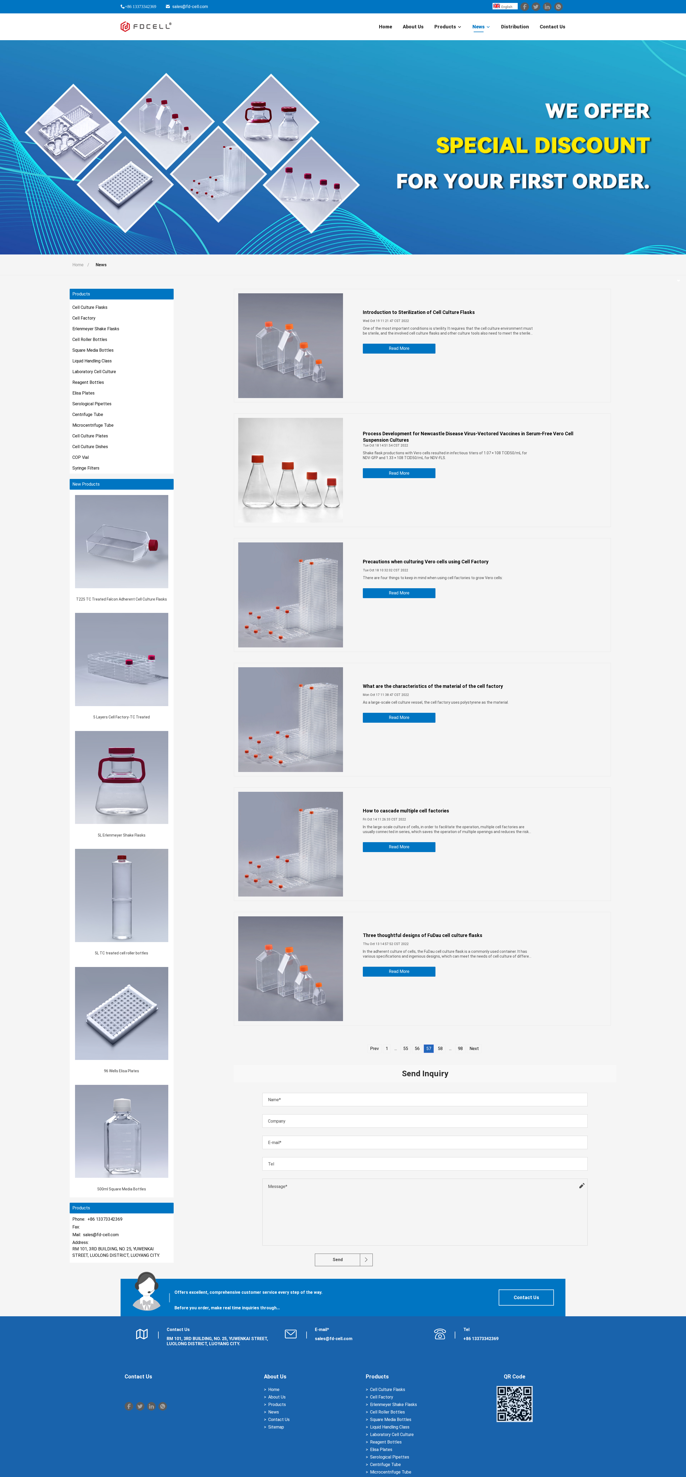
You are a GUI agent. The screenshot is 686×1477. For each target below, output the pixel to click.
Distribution (515, 26)
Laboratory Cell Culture (94, 371)
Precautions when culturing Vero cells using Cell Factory (426, 561)
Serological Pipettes (91, 403)
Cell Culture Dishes (90, 446)
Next (474, 1048)
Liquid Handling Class (92, 360)
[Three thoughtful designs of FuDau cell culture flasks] (290, 968)
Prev (374, 1048)
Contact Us (552, 26)
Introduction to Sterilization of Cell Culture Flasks (419, 312)
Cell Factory (83, 318)
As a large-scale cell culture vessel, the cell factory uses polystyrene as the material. (436, 702)
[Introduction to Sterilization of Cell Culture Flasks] (290, 345)
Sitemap (276, 1427)
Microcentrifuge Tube (93, 425)
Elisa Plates (83, 393)
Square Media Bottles (93, 350)
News (478, 26)
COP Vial (80, 457)
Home (385, 26)
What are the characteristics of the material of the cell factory (433, 686)
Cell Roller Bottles (89, 339)
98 (460, 1048)
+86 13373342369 (140, 6)
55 (405, 1048)
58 (440, 1048)
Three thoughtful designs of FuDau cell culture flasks (422, 935)
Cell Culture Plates (90, 435)
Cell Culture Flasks (89, 307)
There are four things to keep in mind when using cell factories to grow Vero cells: (433, 578)
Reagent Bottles (88, 382)
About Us (413, 26)
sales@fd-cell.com (190, 6)
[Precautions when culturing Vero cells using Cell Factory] (290, 594)
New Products (86, 484)
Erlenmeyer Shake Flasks (95, 328)
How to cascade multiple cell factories (406, 811)
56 (417, 1048)
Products (445, 26)
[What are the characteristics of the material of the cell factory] (290, 719)
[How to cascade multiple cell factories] (290, 844)
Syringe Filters (85, 468)
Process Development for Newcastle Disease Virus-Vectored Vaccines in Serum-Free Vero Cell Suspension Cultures (468, 437)
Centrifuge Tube (87, 414)
